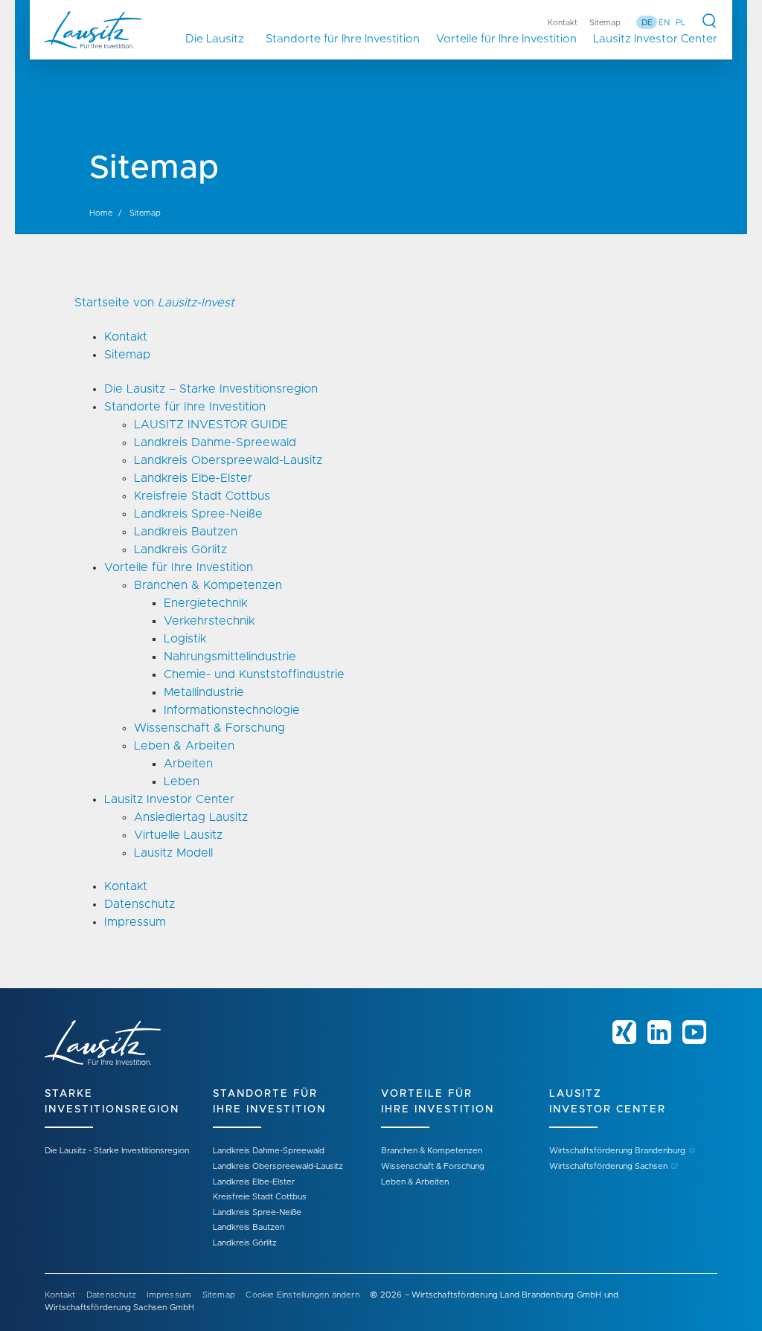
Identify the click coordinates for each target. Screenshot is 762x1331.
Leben (181, 781)
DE (647, 23)
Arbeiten (188, 764)
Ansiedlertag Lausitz (191, 817)
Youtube (694, 1032)
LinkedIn (659, 1032)
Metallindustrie (204, 692)
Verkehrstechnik (209, 621)
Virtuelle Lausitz (178, 835)
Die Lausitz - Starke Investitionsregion (117, 1151)
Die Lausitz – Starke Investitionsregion (221, 39)
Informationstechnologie (232, 710)
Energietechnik (205, 603)
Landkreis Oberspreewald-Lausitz (228, 460)
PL (680, 23)
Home (100, 213)
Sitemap (605, 23)
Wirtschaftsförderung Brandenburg (617, 1151)
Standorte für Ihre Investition (343, 39)
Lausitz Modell (173, 853)
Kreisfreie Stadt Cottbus (202, 496)
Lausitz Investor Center (655, 39)
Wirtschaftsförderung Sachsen (608, 1166)
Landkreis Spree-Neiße (198, 514)
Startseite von (154, 303)
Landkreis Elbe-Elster (193, 478)
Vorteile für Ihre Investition (506, 39)
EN (664, 23)
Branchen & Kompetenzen (208, 585)
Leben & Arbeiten (184, 746)
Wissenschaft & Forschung (209, 728)
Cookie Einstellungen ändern (302, 1295)
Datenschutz (139, 904)
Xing (624, 1032)
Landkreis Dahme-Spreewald (215, 442)
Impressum (135, 922)
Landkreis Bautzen (185, 532)
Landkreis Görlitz (180, 549)
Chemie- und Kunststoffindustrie (254, 674)
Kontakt (562, 23)
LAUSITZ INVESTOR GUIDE (211, 425)
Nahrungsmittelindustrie (230, 657)
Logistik (185, 639)
